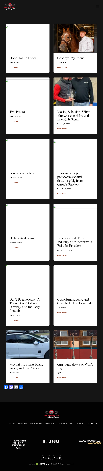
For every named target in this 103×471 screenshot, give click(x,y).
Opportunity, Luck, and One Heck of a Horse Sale (74, 301)
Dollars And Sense (22, 238)
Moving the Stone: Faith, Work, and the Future (26, 366)
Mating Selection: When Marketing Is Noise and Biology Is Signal (73, 115)
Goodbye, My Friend (71, 58)
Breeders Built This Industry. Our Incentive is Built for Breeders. (74, 242)
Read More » (14, 67)
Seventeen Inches (22, 173)
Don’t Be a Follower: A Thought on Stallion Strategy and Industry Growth (25, 305)
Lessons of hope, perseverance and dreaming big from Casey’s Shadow (70, 179)
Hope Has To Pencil (23, 58)
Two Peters (17, 112)
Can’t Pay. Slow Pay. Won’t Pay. (75, 366)
